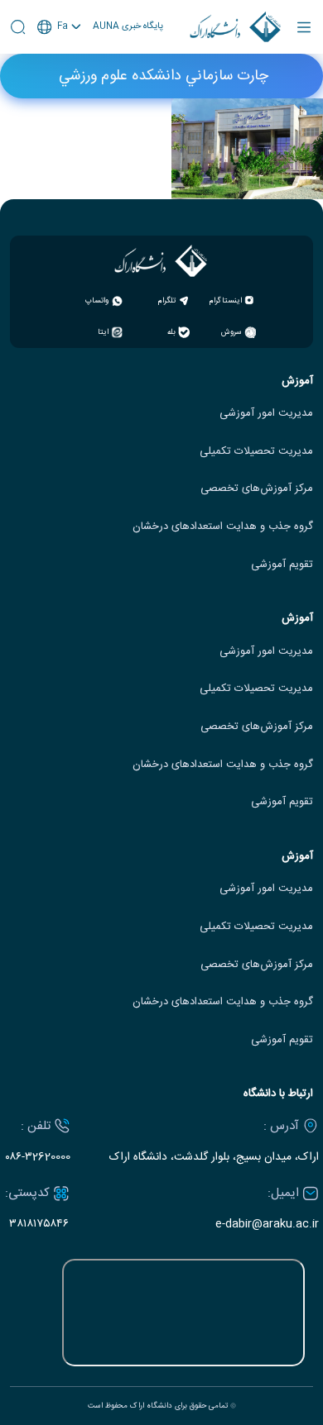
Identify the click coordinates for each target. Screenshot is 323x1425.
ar (60, 89)
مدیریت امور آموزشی (266, 413)
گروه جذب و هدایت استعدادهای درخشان (223, 527)
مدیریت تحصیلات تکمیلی (256, 451)
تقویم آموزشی (282, 565)
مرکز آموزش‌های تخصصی (256, 489)
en (59, 70)
